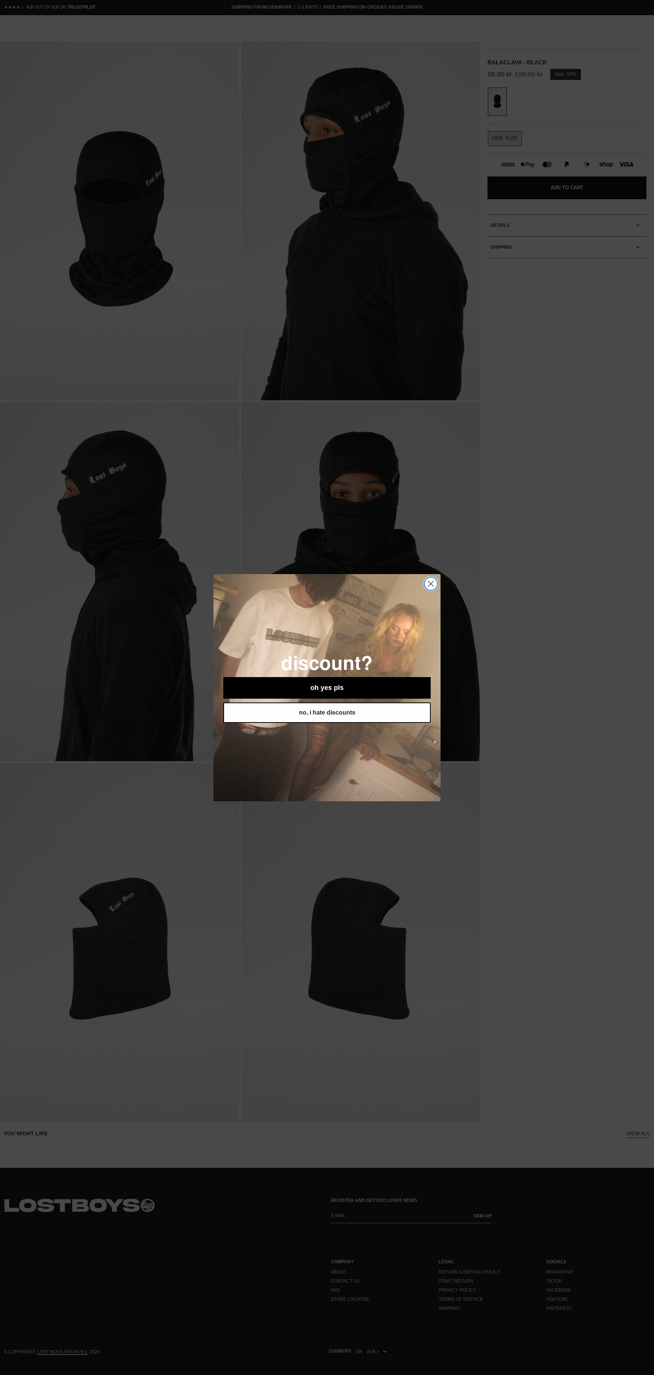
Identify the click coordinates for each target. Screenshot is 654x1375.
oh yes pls (327, 687)
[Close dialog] (431, 583)
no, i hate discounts (327, 712)
